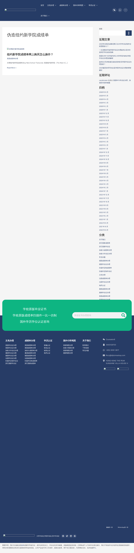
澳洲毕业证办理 (104, 293)
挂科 (22, 545)
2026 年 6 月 (103, 92)
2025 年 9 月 (103, 124)
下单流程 (85, 348)
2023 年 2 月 (103, 216)
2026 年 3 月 (103, 103)
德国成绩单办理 (104, 261)
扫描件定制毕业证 (105, 271)
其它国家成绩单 (104, 243)
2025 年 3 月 (103, 142)
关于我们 (102, 240)
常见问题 (102, 257)
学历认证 (48, 340)
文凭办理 (102, 275)
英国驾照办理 (68, 350)
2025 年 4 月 (103, 138)
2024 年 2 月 (103, 188)
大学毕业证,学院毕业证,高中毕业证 (48, 536)
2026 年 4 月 (103, 99)
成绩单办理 (30, 340)
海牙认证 (102, 285)
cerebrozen (103, 80)
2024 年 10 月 (104, 159)
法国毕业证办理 (104, 282)
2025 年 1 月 (103, 149)
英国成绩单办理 (30, 348)
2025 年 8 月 (103, 128)
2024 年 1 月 (103, 191)
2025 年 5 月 (103, 135)
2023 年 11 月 (104, 198)
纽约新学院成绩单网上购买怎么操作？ (30, 54)
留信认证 (47, 348)
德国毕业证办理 (104, 264)
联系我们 (85, 345)
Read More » (11, 68)
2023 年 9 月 (103, 205)
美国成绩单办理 (12, 59)
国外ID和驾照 (69, 340)
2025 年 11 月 (104, 117)
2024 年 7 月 (103, 170)
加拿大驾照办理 (68, 348)
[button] (55, 5)
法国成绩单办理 (104, 278)
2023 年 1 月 (103, 219)
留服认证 (47, 345)
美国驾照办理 (68, 345)
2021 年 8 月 (103, 227)
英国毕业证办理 (10, 348)
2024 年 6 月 (103, 173)
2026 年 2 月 (103, 106)
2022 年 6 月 (103, 223)
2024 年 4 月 (103, 181)
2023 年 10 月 (104, 202)
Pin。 (95, 548)
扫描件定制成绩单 (105, 268)
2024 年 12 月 (104, 152)
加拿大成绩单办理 (105, 250)
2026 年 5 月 (103, 96)
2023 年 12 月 (104, 195)
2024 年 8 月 (103, 166)
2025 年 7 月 (103, 131)
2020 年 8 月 (103, 230)
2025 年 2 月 (103, 145)
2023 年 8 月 (103, 209)
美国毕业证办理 (104, 300)
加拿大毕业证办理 (105, 254)
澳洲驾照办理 (68, 353)
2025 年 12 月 (104, 113)
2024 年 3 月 (103, 184)
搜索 (100, 29)
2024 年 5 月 (103, 177)
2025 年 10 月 (104, 120)
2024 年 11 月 (104, 156)
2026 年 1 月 (103, 110)
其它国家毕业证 (104, 247)
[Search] (123, 315)
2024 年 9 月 (103, 163)
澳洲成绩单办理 (104, 289)
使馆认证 (47, 350)
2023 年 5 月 (103, 212)
